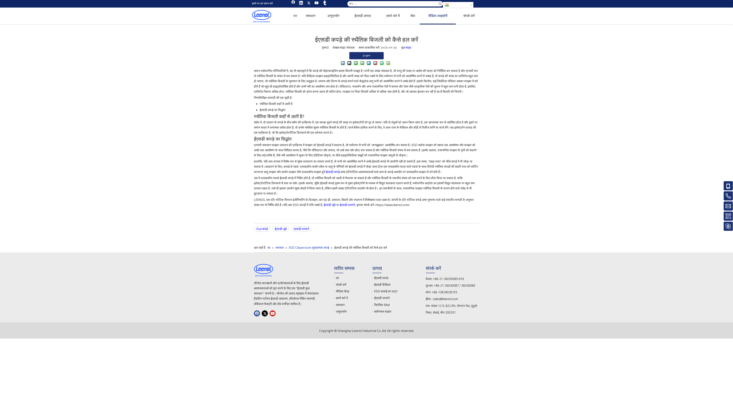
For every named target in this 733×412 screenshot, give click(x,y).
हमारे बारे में (342, 298)
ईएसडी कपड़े (333, 172)
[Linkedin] (301, 3)
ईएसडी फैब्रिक (382, 284)
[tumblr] (324, 3)
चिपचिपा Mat (382, 305)
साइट (408, 47)
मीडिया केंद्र (342, 291)
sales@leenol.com (445, 299)
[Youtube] (317, 3)
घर (337, 278)
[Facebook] (293, 3)
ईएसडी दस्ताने (347, 205)
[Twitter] (309, 3)
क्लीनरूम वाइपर (382, 311)
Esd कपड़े (262, 229)
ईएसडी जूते (330, 205)
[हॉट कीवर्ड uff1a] (440, 3)
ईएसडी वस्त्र (381, 278)
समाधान (340, 305)
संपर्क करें (341, 284)
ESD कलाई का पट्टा (385, 291)
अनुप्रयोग (341, 311)
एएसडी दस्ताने (301, 229)
